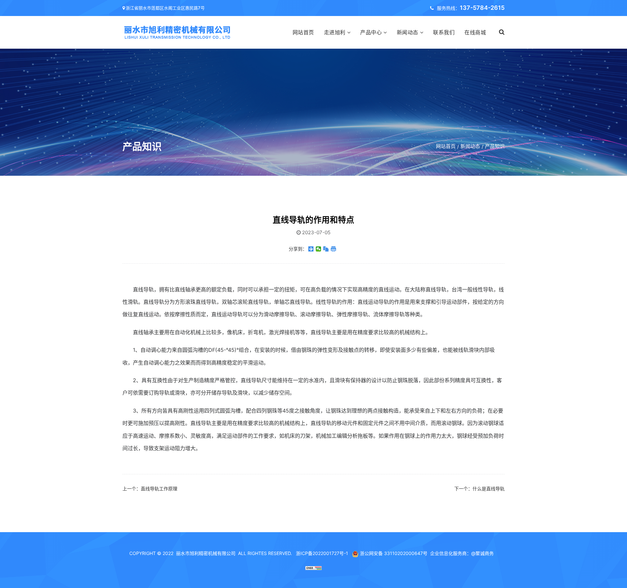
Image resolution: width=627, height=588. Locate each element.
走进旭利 (335, 32)
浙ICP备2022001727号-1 (322, 553)
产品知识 (495, 146)
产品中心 (371, 32)
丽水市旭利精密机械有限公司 (205, 553)
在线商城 (475, 32)
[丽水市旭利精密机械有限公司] (177, 32)
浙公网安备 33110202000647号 (393, 553)
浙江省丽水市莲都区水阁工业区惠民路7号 (165, 7)
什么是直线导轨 (489, 488)
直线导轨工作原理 (159, 488)
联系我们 (444, 32)
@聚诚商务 (482, 553)
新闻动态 (407, 32)
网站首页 (303, 32)
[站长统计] (313, 567)
